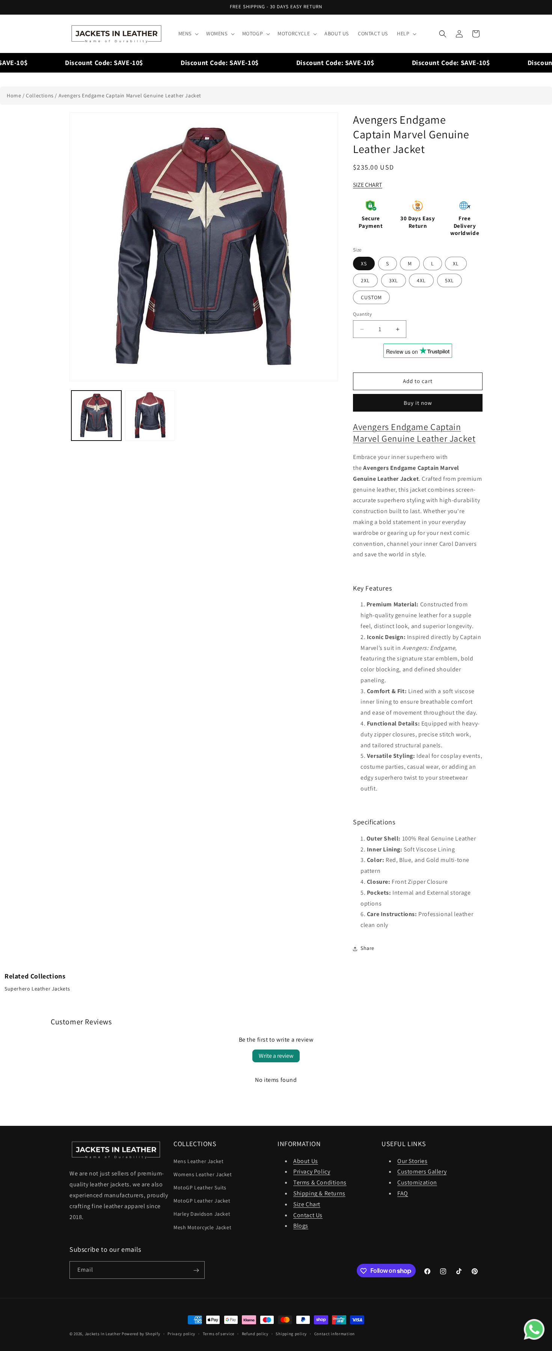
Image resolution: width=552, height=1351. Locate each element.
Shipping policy (291, 1333)
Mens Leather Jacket (198, 1160)
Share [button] (367, 948)
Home (14, 95)
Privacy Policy (311, 1171)
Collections (40, 95)
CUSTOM (371, 297)
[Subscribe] (196, 1270)
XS (364, 264)
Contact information (334, 1333)
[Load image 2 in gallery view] (150, 416)
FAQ (402, 1193)
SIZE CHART (367, 185)
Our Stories (412, 1161)
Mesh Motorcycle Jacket (202, 1227)
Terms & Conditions (320, 1182)
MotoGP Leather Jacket (202, 1200)
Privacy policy (181, 1333)
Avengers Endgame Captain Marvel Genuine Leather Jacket (130, 95)
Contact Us (308, 1215)
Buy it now (418, 402)
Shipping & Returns (319, 1193)
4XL (421, 280)
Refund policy (255, 1333)
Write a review (276, 1056)
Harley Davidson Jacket (201, 1213)
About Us (305, 1161)
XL (456, 264)
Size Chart (306, 1204)
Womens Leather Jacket (202, 1174)
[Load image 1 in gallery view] (96, 416)
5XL (449, 280)
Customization (417, 1182)
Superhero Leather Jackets (37, 988)
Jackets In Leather (103, 1333)
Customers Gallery (421, 1171)
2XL (365, 280)
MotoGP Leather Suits (199, 1187)
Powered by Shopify (141, 1333)
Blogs (300, 1226)
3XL (393, 280)
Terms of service (218, 1333)
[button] (188, 33)
